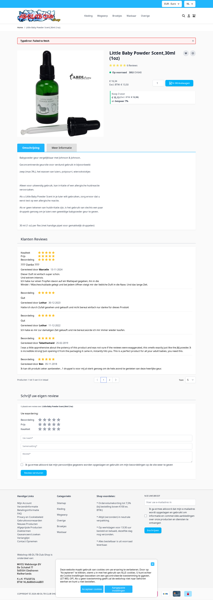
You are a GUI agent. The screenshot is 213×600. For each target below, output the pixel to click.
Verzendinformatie (27, 506)
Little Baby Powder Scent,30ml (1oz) (43, 27)
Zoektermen (24, 531)
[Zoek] (183, 16)
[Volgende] (115, 380)
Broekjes (117, 15)
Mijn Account (24, 503)
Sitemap (61, 503)
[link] (97, 380)
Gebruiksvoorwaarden (29, 520)
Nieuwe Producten (27, 524)
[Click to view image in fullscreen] (60, 93)
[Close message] (193, 41)
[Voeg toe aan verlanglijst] (186, 53)
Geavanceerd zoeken (28, 534)
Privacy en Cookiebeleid (30, 517)
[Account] (189, 16)
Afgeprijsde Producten (29, 527)
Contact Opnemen (27, 541)
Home (20, 27)
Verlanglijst (23, 537)
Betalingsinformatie (28, 510)
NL (188, 3)
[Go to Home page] (39, 16)
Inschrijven (153, 530)
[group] (123, 65)
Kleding (88, 15)
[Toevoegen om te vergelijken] (193, 53)
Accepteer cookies (92, 589)
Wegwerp (102, 15)
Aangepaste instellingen (118, 589)
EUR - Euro (170, 3)
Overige (145, 15)
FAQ (19, 513)
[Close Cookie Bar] (152, 564)
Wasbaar (131, 15)
